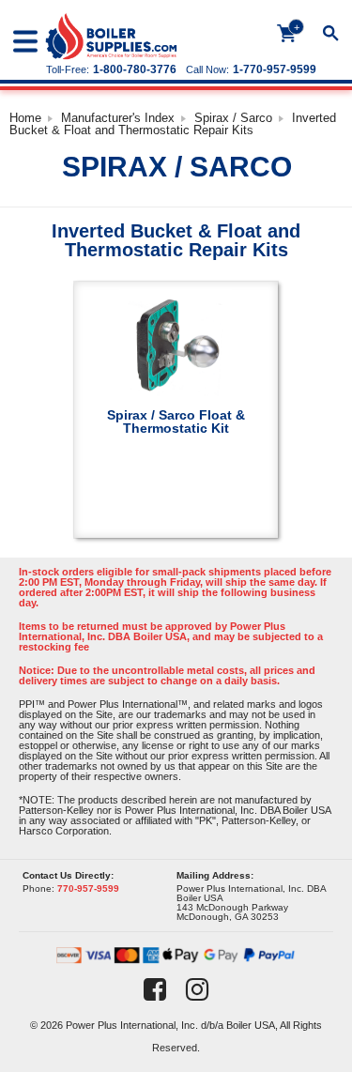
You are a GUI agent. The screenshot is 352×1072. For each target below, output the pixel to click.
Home (25, 118)
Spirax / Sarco (233, 118)
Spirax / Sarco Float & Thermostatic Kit (176, 421)
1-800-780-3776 (134, 69)
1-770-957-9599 (274, 69)
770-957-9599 (88, 888)
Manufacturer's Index (118, 118)
